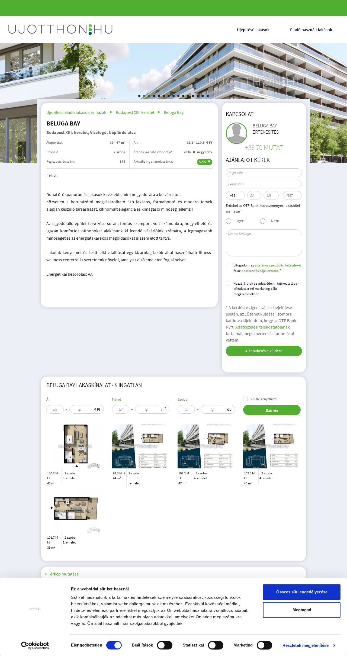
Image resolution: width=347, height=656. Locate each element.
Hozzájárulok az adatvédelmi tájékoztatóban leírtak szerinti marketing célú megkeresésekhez (266, 288)
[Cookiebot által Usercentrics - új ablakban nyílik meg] (35, 645)
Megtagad (302, 609)
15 (208, 96)
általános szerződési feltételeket (278, 265)
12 (193, 96)
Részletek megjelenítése (305, 645)
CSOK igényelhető (264, 399)
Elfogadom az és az (267, 268)
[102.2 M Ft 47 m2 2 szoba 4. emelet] (206, 446)
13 (198, 96)
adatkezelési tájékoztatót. (260, 270)
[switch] (164, 645)
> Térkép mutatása (62, 574)
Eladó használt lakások (311, 29)
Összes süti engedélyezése (301, 592)
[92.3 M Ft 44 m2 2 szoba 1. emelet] (140, 446)
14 (203, 96)
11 (188, 96)
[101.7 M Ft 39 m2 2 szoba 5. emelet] (75, 511)
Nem (275, 220)
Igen (241, 220)
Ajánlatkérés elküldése (263, 350)
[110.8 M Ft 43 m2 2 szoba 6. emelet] (75, 446)
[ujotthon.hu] (61, 30)
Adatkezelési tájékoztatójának (262, 327)
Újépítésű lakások (253, 29)
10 (183, 96)
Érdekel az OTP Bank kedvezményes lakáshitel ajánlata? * (263, 208)
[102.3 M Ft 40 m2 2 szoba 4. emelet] (272, 446)
